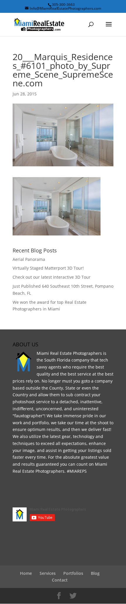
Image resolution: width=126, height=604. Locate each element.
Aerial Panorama (29, 259)
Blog (95, 573)
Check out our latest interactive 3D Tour (52, 277)
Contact (60, 580)
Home (26, 573)
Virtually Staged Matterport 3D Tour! (48, 268)
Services (48, 573)
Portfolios (73, 573)
